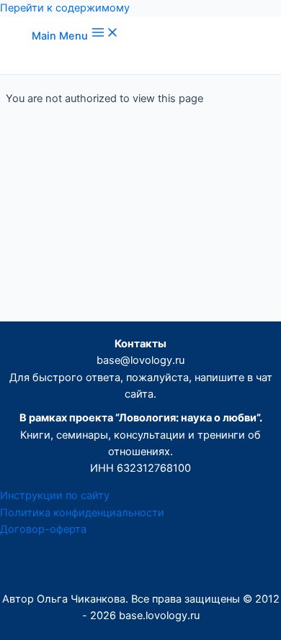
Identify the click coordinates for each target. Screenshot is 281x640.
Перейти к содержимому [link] (65, 7)
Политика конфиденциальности (82, 512)
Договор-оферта (43, 529)
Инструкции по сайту (55, 495)
